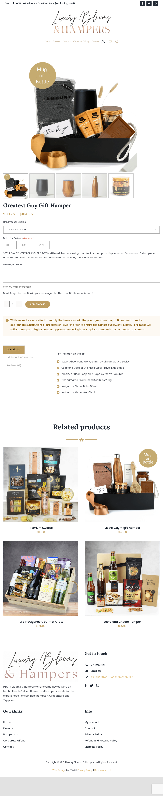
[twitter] (91, 685)
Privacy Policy (85, 770)
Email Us (96, 671)
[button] (117, 41)
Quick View (51, 492)
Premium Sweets (41, 528)
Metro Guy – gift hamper (122, 528)
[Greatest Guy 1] (81, 116)
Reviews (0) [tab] (14, 365)
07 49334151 (98, 665)
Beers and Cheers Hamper (122, 622)
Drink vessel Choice (14, 222)
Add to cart (38, 304)
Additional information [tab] (20, 357)
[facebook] (86, 685)
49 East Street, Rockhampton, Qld (112, 677)
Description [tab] (14, 349)
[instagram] (97, 685)
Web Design (59, 770)
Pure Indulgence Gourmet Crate (41, 622)
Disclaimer (100, 770)
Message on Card (13, 264)
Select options (33, 492)
